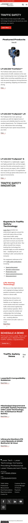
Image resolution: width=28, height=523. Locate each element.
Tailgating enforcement (12, 269)
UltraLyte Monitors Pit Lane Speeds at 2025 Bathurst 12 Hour (12, 441)
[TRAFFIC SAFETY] (7, 4)
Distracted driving (11, 276)
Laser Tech (6, 230)
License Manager (20, 486)
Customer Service (20, 483)
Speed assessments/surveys (14, 274)
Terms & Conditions (17, 518)
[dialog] (5, 522)
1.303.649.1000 (8, 478)
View (2, 88)
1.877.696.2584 (8, 473)
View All (14, 42)
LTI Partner (18, 488)
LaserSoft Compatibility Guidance (13, 379)
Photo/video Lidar (11, 272)
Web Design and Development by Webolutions (12, 521)
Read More (4, 383)
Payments (18, 490)
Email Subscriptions (6, 490)
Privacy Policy (9, 518)
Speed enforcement (12, 267)
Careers (17, 492)
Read (6, 324)
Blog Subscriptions (6, 492)
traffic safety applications (13, 262)
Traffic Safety (4, 483)
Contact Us (5, 343)
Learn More (5, 28)
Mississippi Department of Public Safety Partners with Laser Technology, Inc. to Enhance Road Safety (13, 410)
